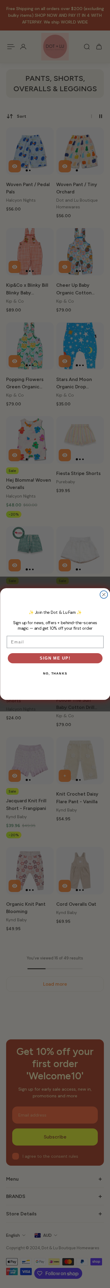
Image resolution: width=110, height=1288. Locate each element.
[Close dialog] (104, 594)
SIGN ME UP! (55, 658)
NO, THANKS (55, 673)
